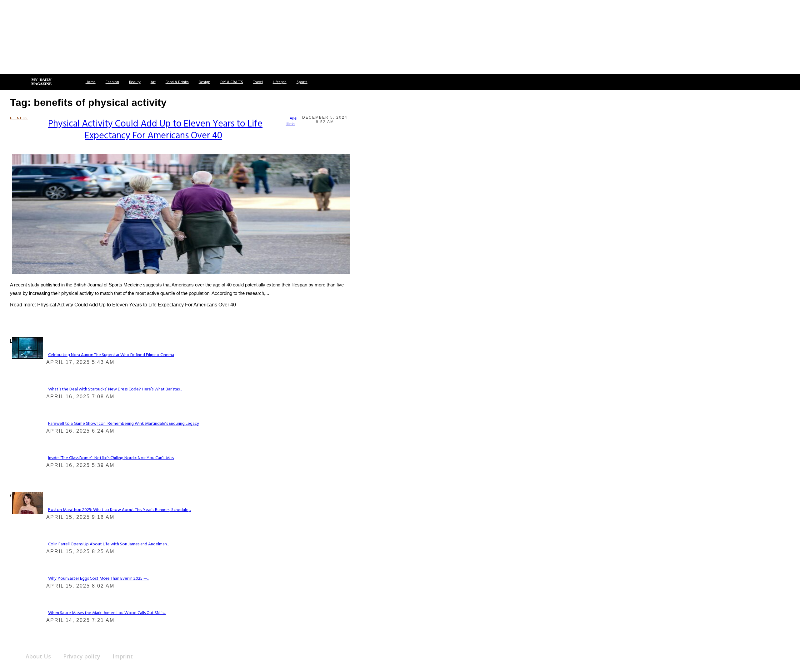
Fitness (17, 118)
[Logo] (41, 82)
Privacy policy (81, 656)
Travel (258, 82)
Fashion (112, 82)
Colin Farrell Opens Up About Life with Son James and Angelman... (108, 544)
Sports (302, 82)
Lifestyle (280, 82)
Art (153, 82)
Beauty (135, 82)
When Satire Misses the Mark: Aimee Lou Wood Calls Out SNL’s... (107, 613)
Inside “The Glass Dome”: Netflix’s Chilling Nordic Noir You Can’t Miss (111, 458)
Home (91, 82)
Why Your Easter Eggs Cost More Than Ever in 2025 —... (98, 578)
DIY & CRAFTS (231, 82)
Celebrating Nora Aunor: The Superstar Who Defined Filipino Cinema (111, 355)
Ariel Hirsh (292, 121)
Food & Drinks (177, 82)
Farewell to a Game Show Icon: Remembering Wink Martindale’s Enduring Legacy (123, 423)
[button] (12, 82)
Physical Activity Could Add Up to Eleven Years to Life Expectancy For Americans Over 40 (155, 130)
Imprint (122, 656)
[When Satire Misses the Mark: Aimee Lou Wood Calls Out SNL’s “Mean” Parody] (27, 503)
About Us (38, 656)
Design (204, 82)
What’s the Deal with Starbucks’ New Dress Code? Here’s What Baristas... (115, 389)
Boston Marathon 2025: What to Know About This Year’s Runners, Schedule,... (119, 510)
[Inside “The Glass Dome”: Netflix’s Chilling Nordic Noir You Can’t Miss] (27, 348)
